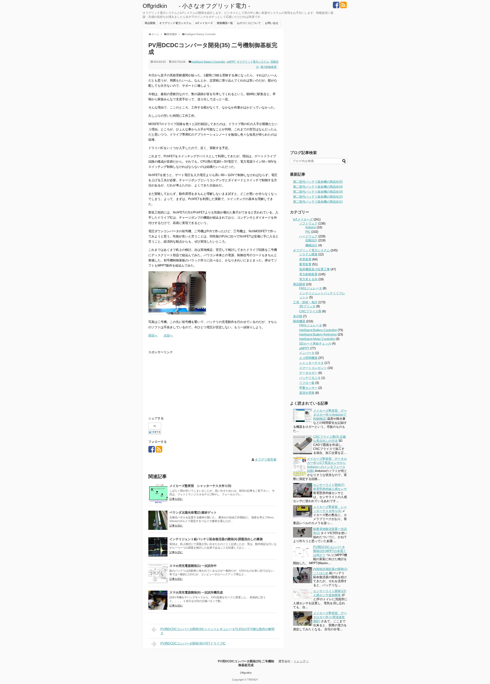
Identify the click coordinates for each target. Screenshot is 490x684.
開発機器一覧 (225, 23)
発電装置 (305, 259)
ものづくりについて (249, 23)
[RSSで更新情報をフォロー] (343, 6)
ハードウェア (308, 236)
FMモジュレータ (310, 288)
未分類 (297, 316)
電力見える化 (308, 279)
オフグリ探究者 (265, 459)
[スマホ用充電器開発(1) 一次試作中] (157, 573)
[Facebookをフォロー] (336, 6)
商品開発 (150, 23)
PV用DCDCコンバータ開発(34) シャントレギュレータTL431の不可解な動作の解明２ (217, 631)
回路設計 (311, 240)
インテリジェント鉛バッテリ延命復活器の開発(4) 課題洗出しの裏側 (216, 539)
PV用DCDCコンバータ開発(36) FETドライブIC (193, 643)
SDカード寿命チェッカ (315, 343)
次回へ (168, 335)
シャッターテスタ (311, 363)
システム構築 (308, 254)
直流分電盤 (306, 392)
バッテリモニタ (310, 377)
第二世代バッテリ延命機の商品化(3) (318, 191)
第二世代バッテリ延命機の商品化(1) (318, 201)
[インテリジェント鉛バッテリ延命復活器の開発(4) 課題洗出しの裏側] (157, 546)
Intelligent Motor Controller (317, 339)
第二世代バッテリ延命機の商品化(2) (318, 196)
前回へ (153, 335)
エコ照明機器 (308, 358)
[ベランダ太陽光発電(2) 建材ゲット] (157, 520)
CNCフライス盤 (310, 311)
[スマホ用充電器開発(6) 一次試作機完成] (157, 600)
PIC (307, 231)
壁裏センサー (308, 387)
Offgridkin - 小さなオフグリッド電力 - (196, 6)
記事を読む (176, 498)
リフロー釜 (306, 382)
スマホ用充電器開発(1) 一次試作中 (193, 565)
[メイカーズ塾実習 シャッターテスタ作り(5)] (157, 493)
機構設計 (311, 245)
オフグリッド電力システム (175, 23)
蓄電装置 (305, 264)
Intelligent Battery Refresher (318, 334)
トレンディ (301, 661)
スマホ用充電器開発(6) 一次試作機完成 (196, 592)
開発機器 (299, 321)
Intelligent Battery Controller (208, 61)
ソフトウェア (308, 223)
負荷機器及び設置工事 (314, 269)
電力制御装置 (269, 66)
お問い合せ (271, 23)
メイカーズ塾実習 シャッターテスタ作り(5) (200, 485)
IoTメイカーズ (204, 23)
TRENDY (252, 679)
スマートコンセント (313, 368)
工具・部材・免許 (305, 302)
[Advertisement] (180, 381)
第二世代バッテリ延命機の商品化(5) (318, 181)
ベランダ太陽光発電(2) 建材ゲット (193, 512)
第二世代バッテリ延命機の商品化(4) (318, 186)
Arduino (310, 227)
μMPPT (231, 61)
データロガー (308, 373)
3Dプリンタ (307, 306)
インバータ (306, 353)
